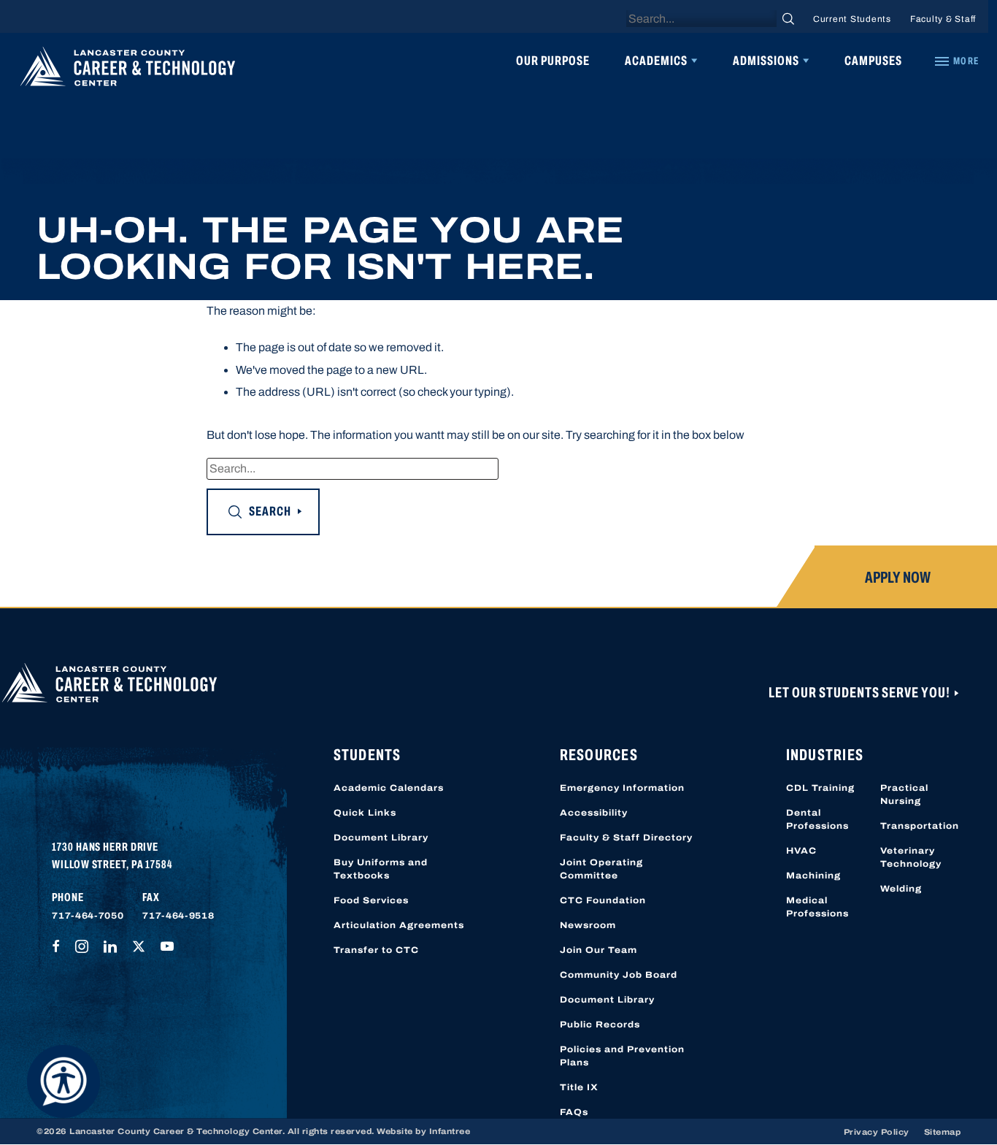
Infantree (450, 1131)
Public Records (600, 1024)
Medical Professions (817, 907)
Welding (901, 889)
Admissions (766, 60)
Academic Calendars (389, 788)
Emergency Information (622, 788)
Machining (813, 875)
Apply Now (898, 577)
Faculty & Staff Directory (626, 837)
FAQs (574, 1112)
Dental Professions (817, 819)
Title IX (579, 1087)
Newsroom (588, 925)
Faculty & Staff (943, 19)
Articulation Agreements (399, 925)
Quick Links (365, 813)
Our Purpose (553, 60)
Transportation (919, 826)
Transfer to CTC (376, 950)
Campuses (873, 60)
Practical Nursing (904, 794)
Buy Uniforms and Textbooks (381, 869)
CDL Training (820, 788)
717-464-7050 (87, 916)
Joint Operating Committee (601, 869)
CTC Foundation (603, 900)
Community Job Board (618, 975)
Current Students (852, 19)
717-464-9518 (178, 916)
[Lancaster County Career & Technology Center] (127, 70)
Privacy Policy (876, 1131)
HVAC (801, 851)
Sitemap (942, 1131)
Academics (656, 60)
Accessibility (594, 813)
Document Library (381, 837)
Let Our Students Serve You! (860, 692)
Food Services (371, 900)
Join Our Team (598, 950)
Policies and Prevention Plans (622, 1056)
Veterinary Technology (911, 857)
